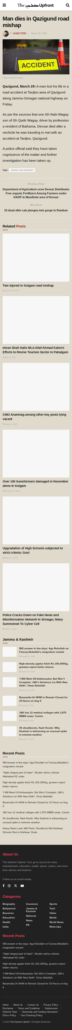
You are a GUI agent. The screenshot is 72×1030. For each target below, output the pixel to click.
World (52, 917)
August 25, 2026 (28, 656)
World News (56, 922)
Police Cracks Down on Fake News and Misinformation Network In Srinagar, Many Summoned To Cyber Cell (33, 619)
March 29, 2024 (39, 33)
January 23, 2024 (11, 290)
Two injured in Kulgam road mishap (28, 285)
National (31, 915)
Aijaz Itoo (19, 33)
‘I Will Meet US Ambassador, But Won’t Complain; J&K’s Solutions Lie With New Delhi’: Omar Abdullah (43, 682)
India (6, 926)
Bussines (8, 913)
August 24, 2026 (28, 672)
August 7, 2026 (27, 739)
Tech (52, 908)
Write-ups (55, 926)
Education (9, 917)
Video (52, 913)
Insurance (32, 903)
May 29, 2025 (10, 357)
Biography (9, 903)
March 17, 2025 (10, 558)
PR (27, 925)
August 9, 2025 (10, 424)
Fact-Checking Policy (31, 1015)
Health (6, 922)
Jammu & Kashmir (31, 910)
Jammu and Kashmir (22, 170)
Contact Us (33, 1005)
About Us (18, 1005)
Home (6, 1005)
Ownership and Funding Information (40, 1012)
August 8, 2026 (27, 705)
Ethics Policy (9, 1015)
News (29, 920)
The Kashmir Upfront (20, 1022)
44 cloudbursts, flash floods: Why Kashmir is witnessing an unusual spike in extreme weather (43, 731)
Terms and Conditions (29, 1008)
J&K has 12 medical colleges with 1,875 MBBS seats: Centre (36, 812)
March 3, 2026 (10, 629)
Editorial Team (10, 1012)
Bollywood (9, 908)
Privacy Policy (51, 1005)
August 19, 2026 (28, 690)
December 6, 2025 (12, 491)
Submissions (51, 1008)
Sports (53, 903)
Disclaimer (8, 1008)
